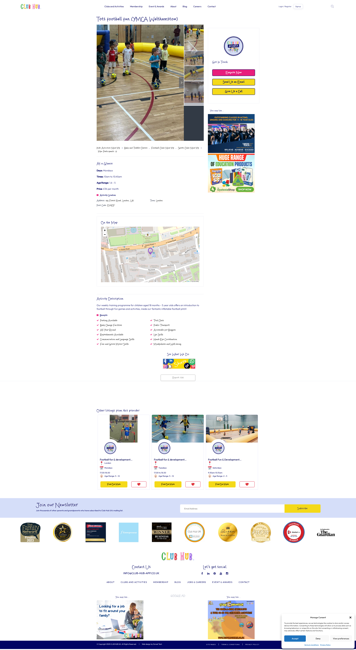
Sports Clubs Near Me (188, 148)
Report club (178, 377)
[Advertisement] (231, 213)
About (173, 6)
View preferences (341, 638)
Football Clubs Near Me (162, 148)
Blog (185, 6)
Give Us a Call (233, 91)
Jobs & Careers (196, 582)
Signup (298, 6)
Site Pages (211, 644)
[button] (350, 617)
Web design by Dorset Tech (152, 644)
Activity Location (108, 195)
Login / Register (285, 6)
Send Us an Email (233, 82)
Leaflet (188, 281)
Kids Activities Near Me (108, 148)
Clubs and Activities (114, 6)
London (107, 463)
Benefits (103, 315)
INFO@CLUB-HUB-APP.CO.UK (141, 573)
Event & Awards (156, 6)
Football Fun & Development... (224, 459)
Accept (295, 638)
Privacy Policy (325, 645)
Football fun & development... (116, 459)
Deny (318, 638)
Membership (136, 6)
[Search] (333, 6)
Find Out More (114, 484)
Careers (197, 6)
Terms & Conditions (311, 645)
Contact (212, 6)
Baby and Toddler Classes (136, 148)
